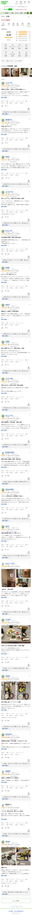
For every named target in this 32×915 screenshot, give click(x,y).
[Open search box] (3, 61)
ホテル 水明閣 (5, 16)
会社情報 (10, 911)
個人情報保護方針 (19, 911)
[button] (5, 72)
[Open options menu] (30, 83)
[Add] (29, 17)
